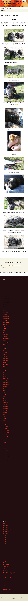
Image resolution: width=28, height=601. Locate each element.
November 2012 (6, 432)
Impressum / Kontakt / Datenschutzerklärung (9, 597)
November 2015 (6, 360)
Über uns (4, 583)
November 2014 (6, 384)
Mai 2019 (4, 292)
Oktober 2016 (5, 340)
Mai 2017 (4, 330)
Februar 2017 (5, 334)
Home (4, 523)
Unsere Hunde (5, 525)
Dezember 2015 (6, 358)
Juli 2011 (4, 464)
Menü (2, 10)
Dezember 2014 (6, 382)
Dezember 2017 (6, 316)
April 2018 (4, 308)
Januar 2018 (5, 314)
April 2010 (4, 495)
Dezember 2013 (6, 406)
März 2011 (5, 472)
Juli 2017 (4, 326)
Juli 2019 (4, 288)
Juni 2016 (4, 348)
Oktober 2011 (5, 458)
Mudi (3, 575)
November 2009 (6, 505)
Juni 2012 (4, 442)
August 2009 (5, 511)
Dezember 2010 (6, 478)
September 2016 (6, 342)
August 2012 (5, 438)
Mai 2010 (4, 493)
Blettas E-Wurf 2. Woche (9, 547)
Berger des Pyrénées (7, 529)
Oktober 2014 (5, 386)
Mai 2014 (4, 396)
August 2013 (5, 414)
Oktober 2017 (5, 320)
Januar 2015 (5, 380)
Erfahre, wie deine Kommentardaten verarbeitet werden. (12, 274)
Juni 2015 (4, 370)
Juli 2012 (4, 440)
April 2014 (4, 398)
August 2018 (5, 304)
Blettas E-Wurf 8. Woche (9, 559)
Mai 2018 (4, 306)
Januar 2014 (5, 404)
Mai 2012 (4, 444)
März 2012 (5, 448)
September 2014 (6, 388)
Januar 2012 (5, 452)
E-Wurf (5, 543)
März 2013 (5, 424)
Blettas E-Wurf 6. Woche (9, 555)
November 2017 (6, 318)
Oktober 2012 (5, 434)
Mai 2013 (4, 420)
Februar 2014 (5, 402)
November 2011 (6, 456)
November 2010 (6, 480)
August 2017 (5, 324)
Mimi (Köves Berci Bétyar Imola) (9, 577)
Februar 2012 (5, 450)
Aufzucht (4, 581)
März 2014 (5, 400)
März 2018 (5, 310)
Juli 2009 (4, 513)
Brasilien (4, 585)
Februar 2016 (5, 354)
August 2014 (5, 390)
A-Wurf (5, 535)
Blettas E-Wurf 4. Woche (9, 551)
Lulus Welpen (5, 570)
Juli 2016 (4, 346)
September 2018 (6, 302)
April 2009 (4, 515)
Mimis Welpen (5, 579)
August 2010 (5, 487)
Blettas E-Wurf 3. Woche (9, 549)
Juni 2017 (4, 328)
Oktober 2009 (5, 507)
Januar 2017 (5, 336)
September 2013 (6, 412)
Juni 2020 (4, 282)
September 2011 (6, 460)
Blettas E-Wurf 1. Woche (9, 545)
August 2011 (5, 462)
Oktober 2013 (5, 410)
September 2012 (6, 436)
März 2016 (5, 352)
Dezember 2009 (6, 503)
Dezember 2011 (6, 454)
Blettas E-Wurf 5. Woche (9, 553)
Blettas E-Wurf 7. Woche (9, 557)
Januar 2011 (5, 476)
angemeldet (8, 265)
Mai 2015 (4, 372)
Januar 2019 (5, 296)
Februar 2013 (5, 426)
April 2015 (4, 374)
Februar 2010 (5, 499)
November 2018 (6, 298)
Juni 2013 (4, 418)
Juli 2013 (4, 416)
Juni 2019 (4, 290)
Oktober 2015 (5, 362)
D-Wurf (5, 541)
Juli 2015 (4, 368)
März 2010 (5, 497)
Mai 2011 (4, 468)
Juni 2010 (4, 491)
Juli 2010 (4, 489)
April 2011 (4, 470)
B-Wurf (5, 537)
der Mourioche (5, 527)
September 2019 (6, 284)
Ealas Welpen (5, 568)
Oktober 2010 (5, 483)
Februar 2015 (5, 378)
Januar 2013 (5, 428)
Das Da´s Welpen (6, 564)
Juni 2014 (4, 394)
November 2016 (6, 338)
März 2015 (5, 376)
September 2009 (6, 509)
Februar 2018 (5, 312)
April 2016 (4, 350)
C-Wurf (5, 539)
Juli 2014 (4, 392)
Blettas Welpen (6, 533)
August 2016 (5, 344)
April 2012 (4, 446)
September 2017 (6, 322)
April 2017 (4, 332)
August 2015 (5, 366)
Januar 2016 (5, 356)
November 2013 (6, 408)
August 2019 (5, 286)
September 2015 (6, 364)
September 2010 (6, 485)
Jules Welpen (5, 566)
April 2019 (4, 294)
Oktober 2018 (5, 300)
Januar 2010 (5, 501)
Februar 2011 (5, 474)
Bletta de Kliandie (6, 531)
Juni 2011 (4, 466)
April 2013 (4, 422)
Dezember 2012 (6, 430)
